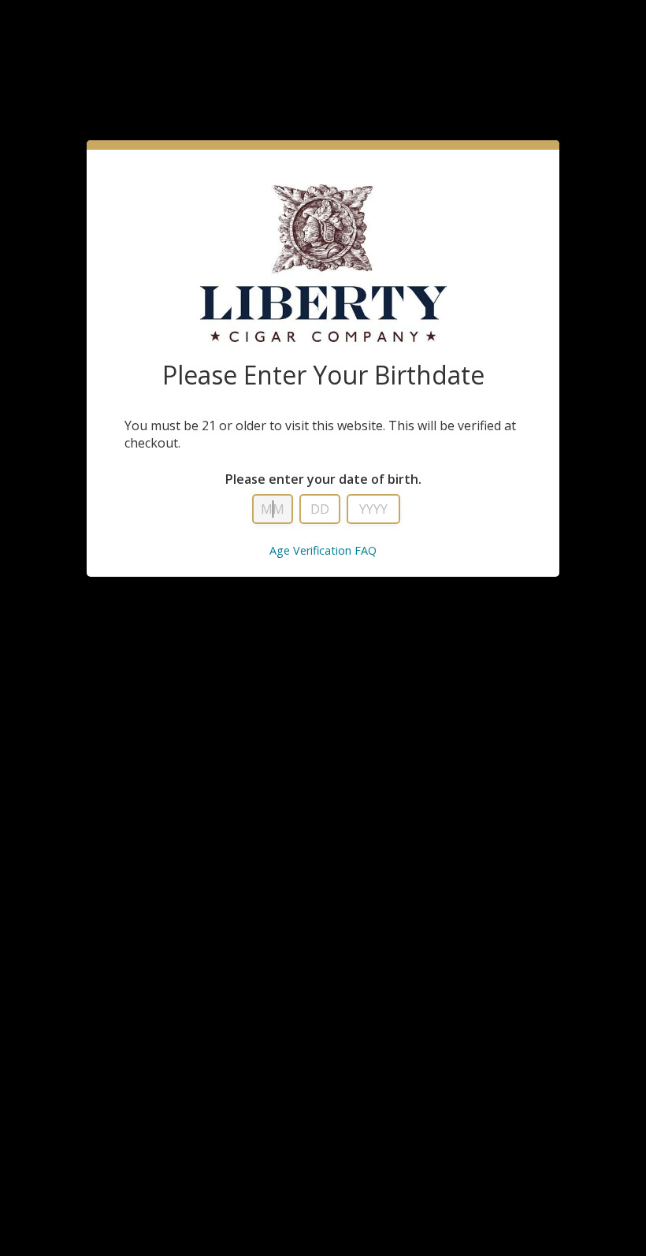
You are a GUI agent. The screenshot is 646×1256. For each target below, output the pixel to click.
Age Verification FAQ (323, 550)
